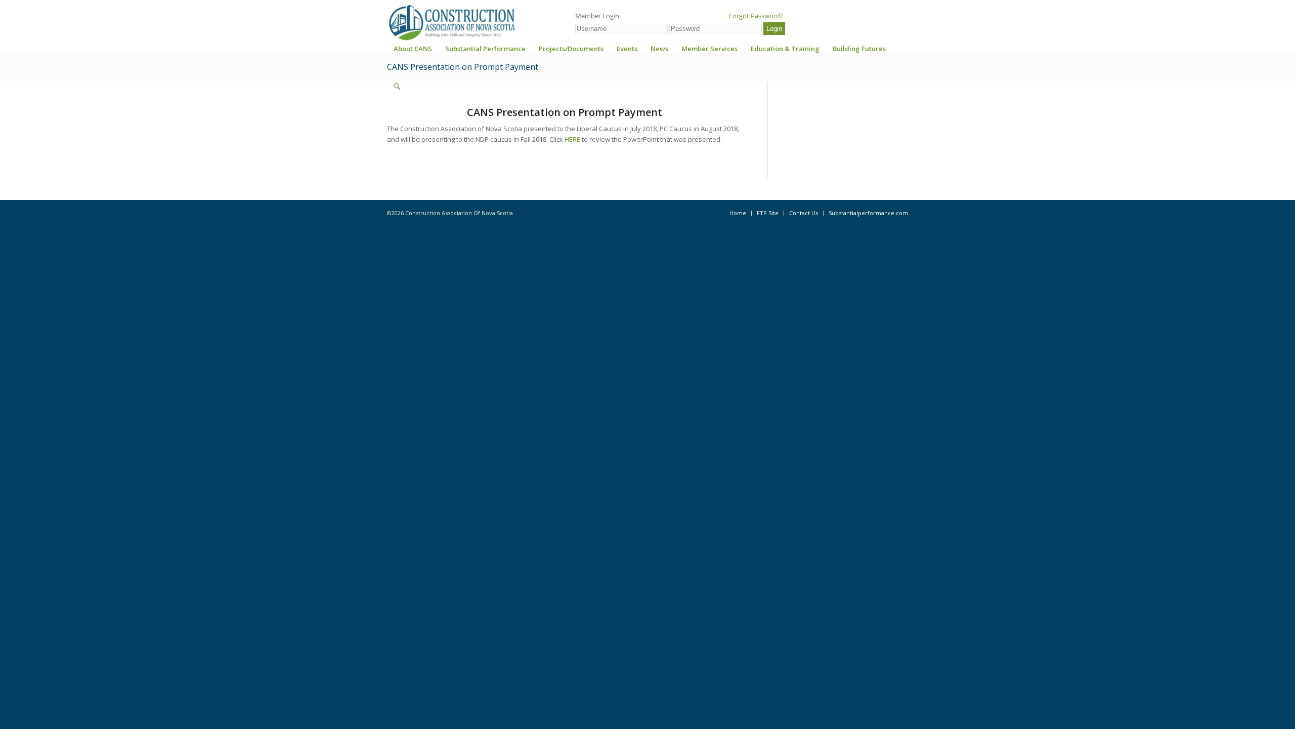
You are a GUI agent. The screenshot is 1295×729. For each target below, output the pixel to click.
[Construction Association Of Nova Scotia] (451, 22)
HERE (572, 139)
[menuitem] (413, 52)
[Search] (397, 86)
